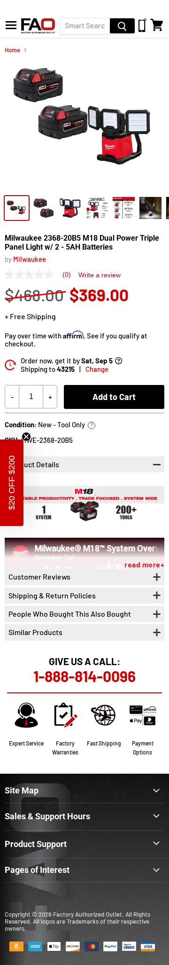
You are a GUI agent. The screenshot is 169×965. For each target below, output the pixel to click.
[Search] (122, 25)
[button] (11, 482)
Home (12, 50)
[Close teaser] (26, 436)
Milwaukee (29, 259)
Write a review (99, 275)
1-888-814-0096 (84, 676)
